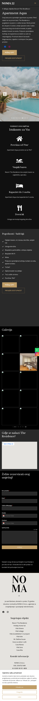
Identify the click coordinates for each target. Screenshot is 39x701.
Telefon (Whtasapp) (7, 505)
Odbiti (19, 697)
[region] (19, 685)
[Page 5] (22, 427)
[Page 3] (19, 427)
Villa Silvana (19, 628)
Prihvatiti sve (19, 687)
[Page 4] (20, 427)
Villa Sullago (19, 631)
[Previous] (13, 427)
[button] (9, 52)
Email (3, 498)
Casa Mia (19, 650)
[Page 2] (17, 427)
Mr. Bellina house (19, 639)
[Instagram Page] (37, 354)
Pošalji (19, 547)
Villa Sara (19, 647)
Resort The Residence (19, 623)
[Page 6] (24, 427)
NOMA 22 (8, 3)
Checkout (4, 520)
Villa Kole (19, 637)
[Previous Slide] (5, 94)
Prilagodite (19, 692)
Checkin (4, 513)
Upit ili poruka (5, 528)
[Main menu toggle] (35, 3)
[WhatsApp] (37, 350)
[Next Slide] (34, 94)
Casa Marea (20, 645)
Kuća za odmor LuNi (19, 642)
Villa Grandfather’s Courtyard (19, 634)
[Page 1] (15, 427)
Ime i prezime (6, 490)
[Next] (26, 427)
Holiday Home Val (19, 626)
